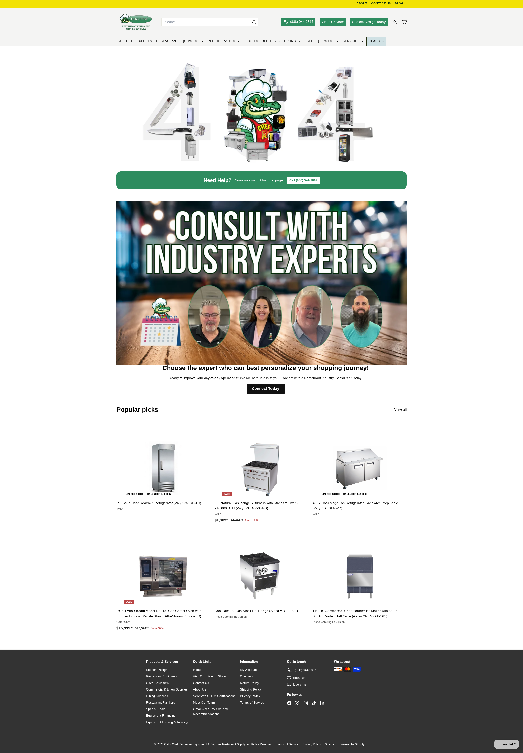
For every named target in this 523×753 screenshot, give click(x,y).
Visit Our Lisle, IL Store (209, 676)
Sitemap (330, 744)
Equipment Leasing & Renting (167, 722)
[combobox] (209, 22)
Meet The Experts (135, 41)
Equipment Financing (161, 715)
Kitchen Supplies (260, 41)
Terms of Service (252, 702)
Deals (375, 41)
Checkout (247, 676)
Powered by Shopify (352, 744)
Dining (290, 41)
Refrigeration (222, 41)
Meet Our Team (204, 702)
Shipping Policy (251, 689)
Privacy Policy (250, 696)
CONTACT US (381, 3)
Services (352, 41)
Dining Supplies (157, 696)
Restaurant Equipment (178, 41)
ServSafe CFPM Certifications (214, 696)
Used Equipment (320, 41)
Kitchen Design (157, 670)
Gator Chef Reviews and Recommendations (210, 711)
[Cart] (404, 22)
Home (197, 670)
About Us (199, 689)
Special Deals (155, 709)
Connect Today (265, 389)
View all (400, 409)
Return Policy (249, 683)
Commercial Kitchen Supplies (167, 689)
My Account (248, 670)
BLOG (399, 3)
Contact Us (201, 683)
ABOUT (361, 3)
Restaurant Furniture (160, 702)
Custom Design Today (369, 22)
